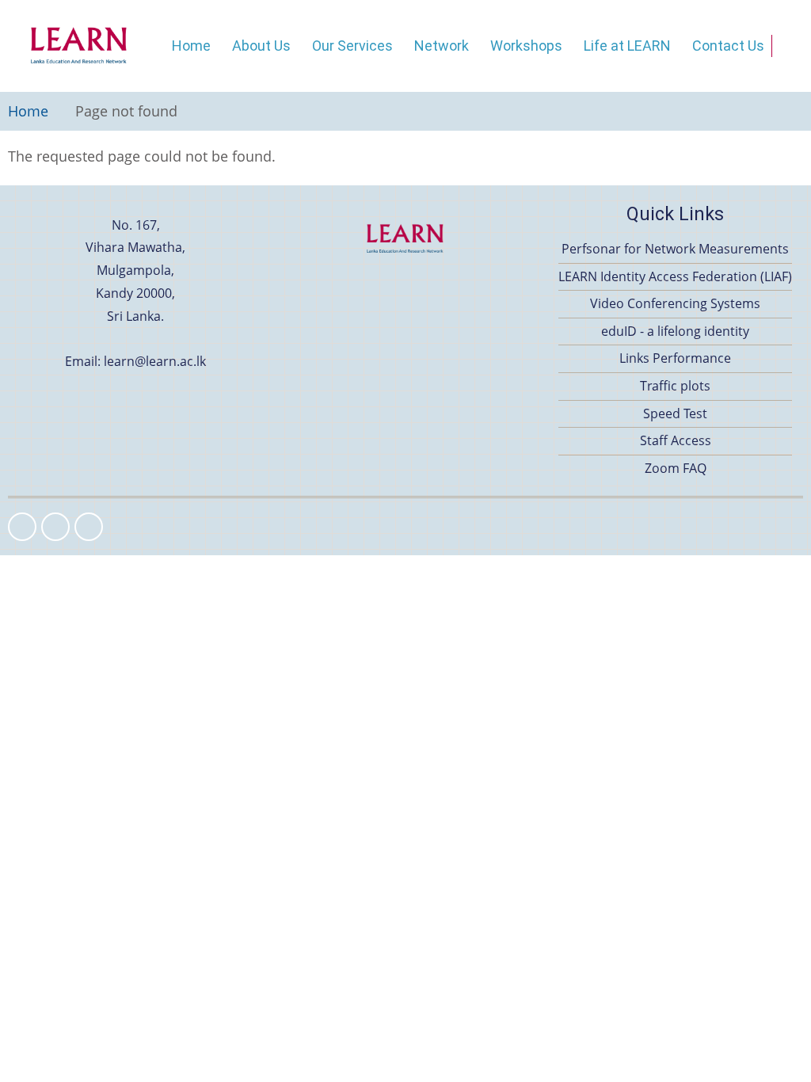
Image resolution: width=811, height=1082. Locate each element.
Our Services (352, 45)
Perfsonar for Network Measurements (675, 248)
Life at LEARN (627, 45)
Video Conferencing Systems (675, 303)
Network (441, 45)
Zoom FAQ (675, 468)
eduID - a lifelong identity (675, 331)
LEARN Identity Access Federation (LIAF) (675, 276)
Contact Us (728, 45)
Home (191, 45)
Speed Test (675, 413)
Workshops (526, 45)
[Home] (79, 46)
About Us (261, 45)
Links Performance (675, 358)
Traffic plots (675, 385)
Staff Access (675, 440)
